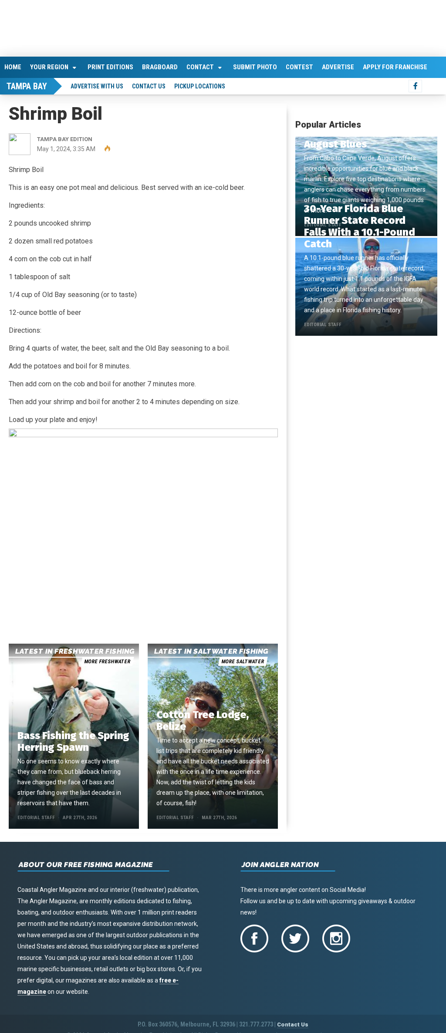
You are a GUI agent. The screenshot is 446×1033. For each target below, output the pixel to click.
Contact (200, 65)
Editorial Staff (36, 816)
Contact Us (149, 84)
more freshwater (107, 660)
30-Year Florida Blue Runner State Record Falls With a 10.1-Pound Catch (359, 224)
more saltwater (242, 660)
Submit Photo (255, 65)
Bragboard (160, 65)
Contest (299, 65)
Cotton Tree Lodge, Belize (202, 719)
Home (12, 65)
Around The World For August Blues (356, 137)
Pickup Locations (199, 84)
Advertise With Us (97, 84)
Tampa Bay (27, 84)
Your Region (49, 65)
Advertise (338, 65)
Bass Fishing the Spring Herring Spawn (73, 740)
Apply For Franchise (395, 65)
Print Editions (110, 65)
